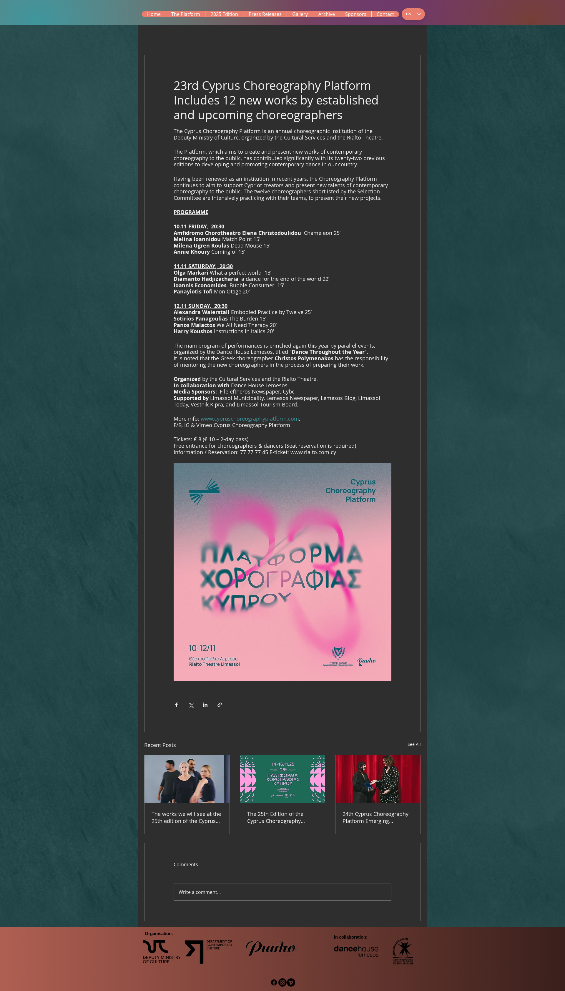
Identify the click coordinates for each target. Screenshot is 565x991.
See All (414, 744)
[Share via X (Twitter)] (191, 705)
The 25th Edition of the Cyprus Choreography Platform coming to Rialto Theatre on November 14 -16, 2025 (279, 817)
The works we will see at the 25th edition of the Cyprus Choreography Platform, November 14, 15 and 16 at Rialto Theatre (186, 817)
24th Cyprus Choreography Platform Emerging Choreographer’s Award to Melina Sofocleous (375, 817)
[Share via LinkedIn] (205, 705)
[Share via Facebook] (176, 705)
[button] (224, 14)
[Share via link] (219, 705)
